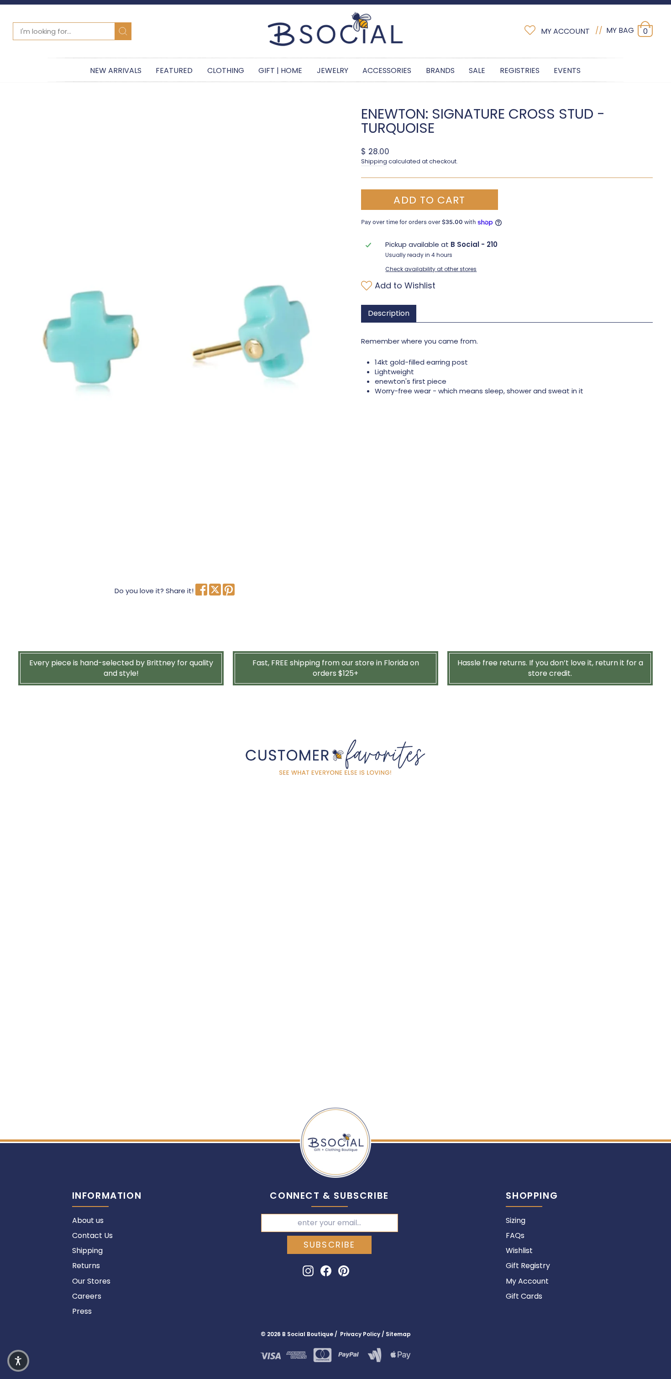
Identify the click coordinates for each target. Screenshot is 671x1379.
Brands (440, 70)
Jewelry (332, 70)
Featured (174, 70)
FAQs (515, 1235)
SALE (477, 70)
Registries (520, 70)
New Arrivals (116, 70)
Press (82, 1311)
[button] (18, 1361)
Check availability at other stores (431, 269)
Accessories (386, 70)
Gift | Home (280, 70)
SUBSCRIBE (329, 1244)
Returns (86, 1265)
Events (567, 70)
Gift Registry (528, 1265)
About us (88, 1220)
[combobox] (72, 31)
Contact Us (92, 1235)
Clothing (225, 70)
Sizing (515, 1220)
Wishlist (519, 1250)
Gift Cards (524, 1296)
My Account (527, 1281)
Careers (86, 1296)
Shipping (374, 161)
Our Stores (91, 1281)
